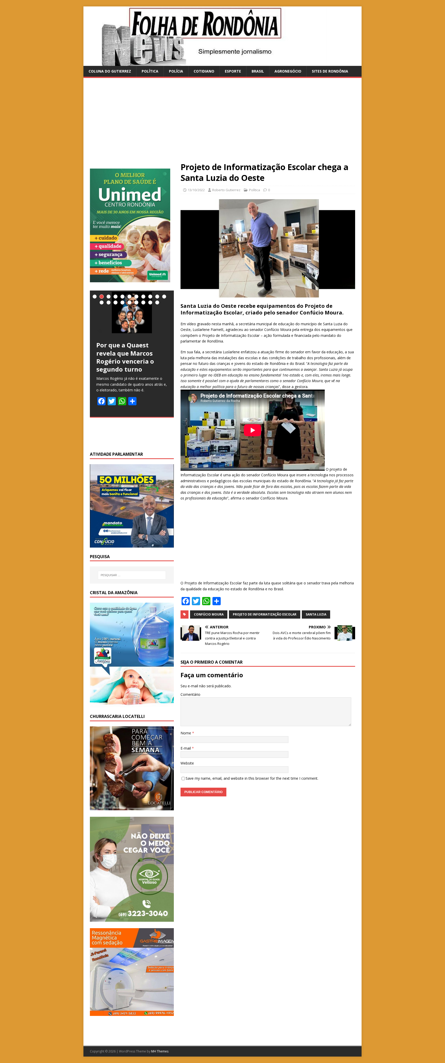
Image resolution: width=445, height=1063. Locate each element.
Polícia (176, 71)
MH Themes (159, 1051)
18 (143, 302)
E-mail (186, 748)
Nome (186, 733)
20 (157, 302)
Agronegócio (288, 71)
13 (108, 302)
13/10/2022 (196, 190)
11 (164, 296)
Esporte (233, 71)
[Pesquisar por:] (132, 575)
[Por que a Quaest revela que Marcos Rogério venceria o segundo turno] (132, 313)
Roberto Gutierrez (226, 190)
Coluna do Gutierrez (110, 71)
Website (187, 763)
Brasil (258, 71)
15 (122, 302)
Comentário (190, 694)
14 (115, 302)
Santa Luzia (316, 614)
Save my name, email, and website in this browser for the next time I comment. (252, 778)
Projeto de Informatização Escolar (264, 614)
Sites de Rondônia (330, 71)
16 (129, 302)
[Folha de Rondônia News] (212, 62)
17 (136, 302)
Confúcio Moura (209, 614)
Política (150, 71)
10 (157, 296)
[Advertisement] (222, 123)
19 (150, 302)
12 (101, 302)
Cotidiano (204, 71)
